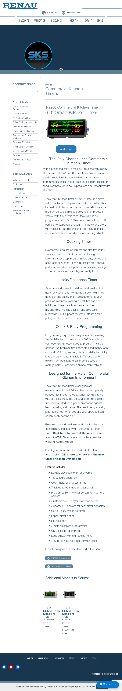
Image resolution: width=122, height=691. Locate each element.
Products (24, 20)
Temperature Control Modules (22, 137)
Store (100, 20)
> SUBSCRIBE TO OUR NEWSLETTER (104, 674)
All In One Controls (21, 118)
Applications (40, 20)
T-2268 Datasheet (60, 558)
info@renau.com (73, 13)
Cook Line (17, 185)
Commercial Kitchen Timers (22, 108)
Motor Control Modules (23, 147)
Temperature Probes (22, 160)
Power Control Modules (23, 131)
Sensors (16, 156)
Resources (56, 20)
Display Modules (20, 114)
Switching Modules (21, 143)
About (73, 20)
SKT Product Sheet (61, 566)
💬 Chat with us (108, 684)
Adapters (17, 164)
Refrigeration (18, 189)
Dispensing (18, 206)
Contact (87, 20)
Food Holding (19, 193)
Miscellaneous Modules (23, 151)
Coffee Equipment (21, 198)
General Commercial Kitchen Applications (22, 212)
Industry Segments (21, 180)
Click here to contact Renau (71, 433)
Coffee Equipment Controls (25, 123)
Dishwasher (18, 202)
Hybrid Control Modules (23, 127)
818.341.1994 (52, 13)
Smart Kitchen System (23, 103)
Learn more (88, 686)
